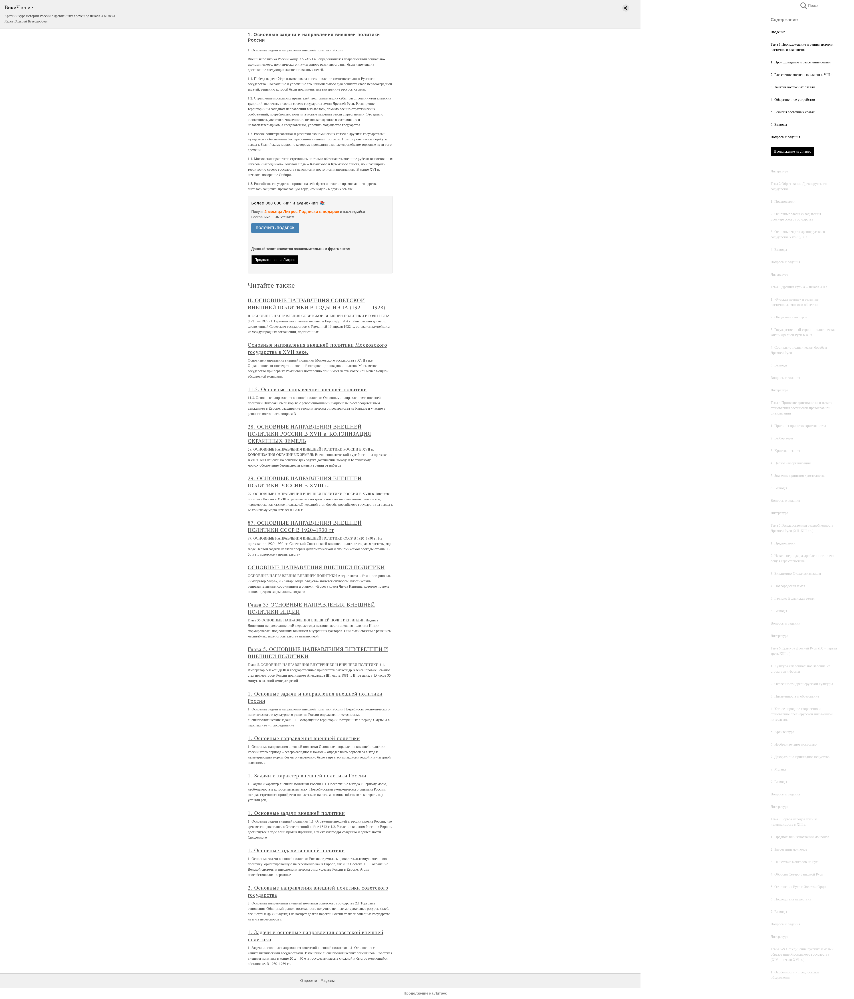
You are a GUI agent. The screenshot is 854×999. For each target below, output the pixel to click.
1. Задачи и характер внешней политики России (307, 775)
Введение (778, 31)
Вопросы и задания (785, 136)
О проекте (308, 981)
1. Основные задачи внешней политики (296, 812)
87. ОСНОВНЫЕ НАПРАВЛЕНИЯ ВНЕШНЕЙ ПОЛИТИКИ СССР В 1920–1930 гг (305, 526)
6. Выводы (779, 124)
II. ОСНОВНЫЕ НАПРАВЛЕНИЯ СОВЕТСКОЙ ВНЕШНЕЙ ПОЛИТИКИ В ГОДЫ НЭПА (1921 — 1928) (316, 304)
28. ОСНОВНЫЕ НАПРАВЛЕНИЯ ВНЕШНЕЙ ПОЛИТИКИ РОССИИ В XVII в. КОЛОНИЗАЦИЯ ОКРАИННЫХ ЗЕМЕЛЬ (309, 433)
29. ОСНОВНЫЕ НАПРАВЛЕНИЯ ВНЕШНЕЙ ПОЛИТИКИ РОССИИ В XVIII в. (305, 482)
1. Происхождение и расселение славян (801, 62)
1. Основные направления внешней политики (304, 738)
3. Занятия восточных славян (793, 87)
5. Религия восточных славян (793, 111)
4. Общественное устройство (793, 99)
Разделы (327, 981)
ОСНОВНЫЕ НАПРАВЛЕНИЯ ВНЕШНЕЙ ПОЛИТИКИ (316, 567)
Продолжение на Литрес (792, 151)
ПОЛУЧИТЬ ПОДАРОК (275, 228)
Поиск (809, 6)
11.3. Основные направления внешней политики (307, 389)
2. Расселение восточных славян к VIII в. (802, 74)
